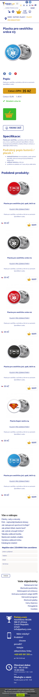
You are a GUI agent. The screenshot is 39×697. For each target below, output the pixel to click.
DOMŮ (10, 17)
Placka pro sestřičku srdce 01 (19, 258)
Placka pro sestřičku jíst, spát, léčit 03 (19, 475)
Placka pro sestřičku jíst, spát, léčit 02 (19, 203)
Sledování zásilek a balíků (12, 537)
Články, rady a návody (11, 519)
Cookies (34, 609)
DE (27, 5)
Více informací (32, 693)
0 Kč (25, 12)
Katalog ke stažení (9, 543)
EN (29, 5)
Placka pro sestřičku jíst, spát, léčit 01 (19, 367)
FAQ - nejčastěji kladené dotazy (15, 522)
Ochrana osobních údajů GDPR (25, 594)
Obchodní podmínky (29, 588)
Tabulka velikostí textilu (11, 534)
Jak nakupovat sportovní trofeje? (16, 525)
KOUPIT (34, 225)
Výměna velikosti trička (11, 540)
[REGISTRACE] (13, 11)
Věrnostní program (29, 597)
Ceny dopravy (32, 603)
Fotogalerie (33, 606)
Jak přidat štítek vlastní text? (14, 528)
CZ (21, 5)
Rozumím (20, 695)
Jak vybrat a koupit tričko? (13, 531)
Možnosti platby (31, 600)
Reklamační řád (31, 585)
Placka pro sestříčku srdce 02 (19, 312)
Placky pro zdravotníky (20, 209)
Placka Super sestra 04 (19, 421)
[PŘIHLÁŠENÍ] (9, 11)
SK (24, 5)
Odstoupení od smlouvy (27, 591)
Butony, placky (19, 17)
